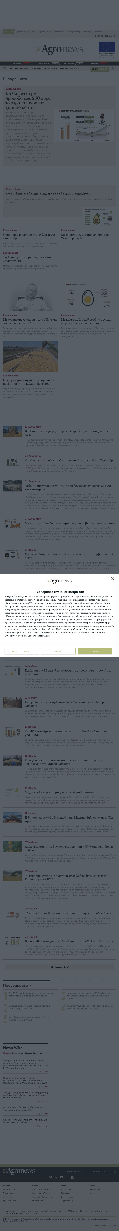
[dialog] (59, 615)
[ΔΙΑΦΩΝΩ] (113, 579)
